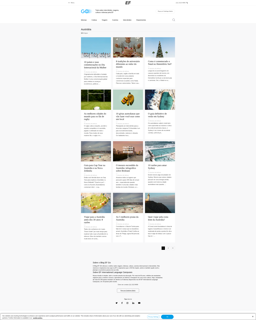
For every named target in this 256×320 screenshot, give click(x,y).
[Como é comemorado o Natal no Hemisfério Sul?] (160, 62)
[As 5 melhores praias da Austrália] (128, 217)
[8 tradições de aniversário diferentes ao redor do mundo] (128, 62)
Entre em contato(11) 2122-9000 (128, 284)
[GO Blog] (86, 11)
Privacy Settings (153, 317)
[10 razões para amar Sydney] (160, 166)
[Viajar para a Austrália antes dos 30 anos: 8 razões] (96, 217)
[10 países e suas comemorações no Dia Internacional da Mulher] (96, 62)
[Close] (253, 316)
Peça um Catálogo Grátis (165, 11)
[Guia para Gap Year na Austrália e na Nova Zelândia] (96, 166)
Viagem (104, 20)
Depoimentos (141, 20)
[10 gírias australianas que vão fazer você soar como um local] (128, 114)
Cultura (94, 20)
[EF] (128, 2)
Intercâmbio (127, 20)
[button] (71, 2)
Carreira (115, 20)
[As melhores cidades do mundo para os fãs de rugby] (96, 114)
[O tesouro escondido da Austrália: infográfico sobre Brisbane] (128, 166)
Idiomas (84, 20)
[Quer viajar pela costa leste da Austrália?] (160, 217)
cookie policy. (37, 318)
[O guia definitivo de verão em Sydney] (160, 114)
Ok (167, 317)
